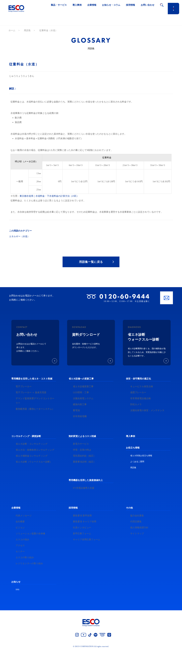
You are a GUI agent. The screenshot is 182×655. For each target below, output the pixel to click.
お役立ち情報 (133, 447)
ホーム (12, 30)
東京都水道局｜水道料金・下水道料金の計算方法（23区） (49, 196)
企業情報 (15, 508)
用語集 (27, 30)
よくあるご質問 (137, 462)
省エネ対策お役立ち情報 (141, 456)
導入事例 (130, 436)
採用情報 (73, 508)
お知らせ (15, 582)
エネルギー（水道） (19, 236)
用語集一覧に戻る (91, 261)
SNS (17, 590)
